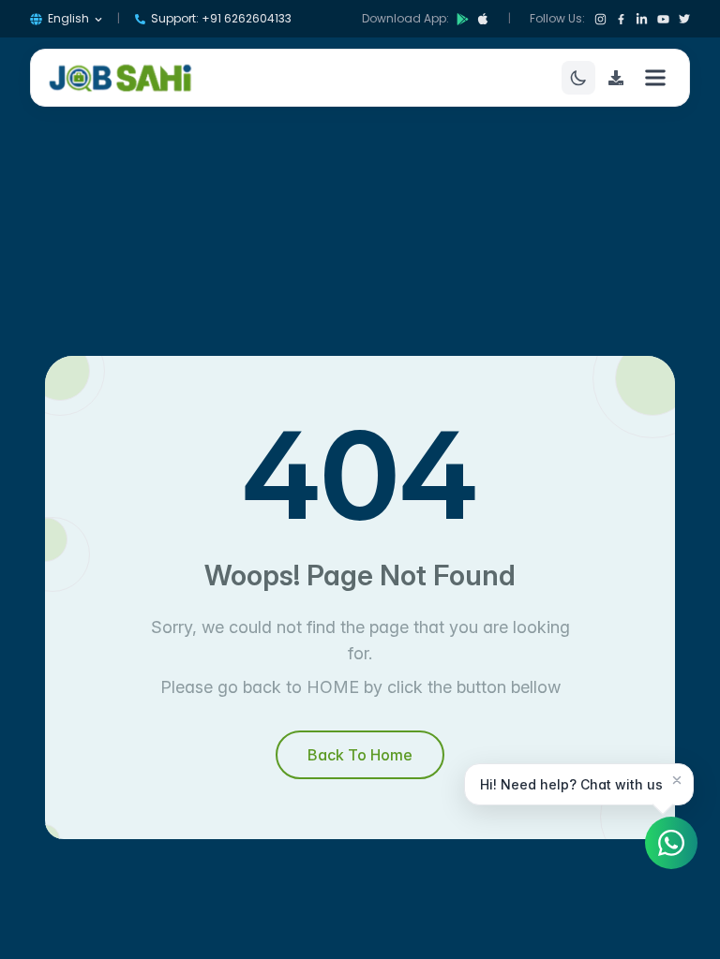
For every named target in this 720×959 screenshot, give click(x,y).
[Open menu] (655, 77)
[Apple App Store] (482, 18)
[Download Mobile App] (616, 78)
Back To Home (360, 754)
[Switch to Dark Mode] (578, 78)
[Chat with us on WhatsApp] (671, 843)
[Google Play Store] (463, 19)
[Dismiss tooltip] (676, 780)
